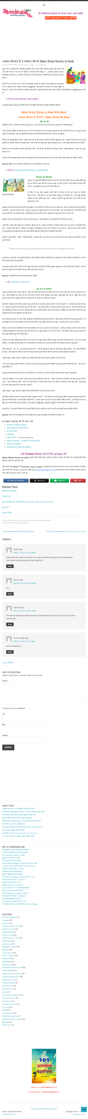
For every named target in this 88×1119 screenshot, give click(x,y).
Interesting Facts (8, 980)
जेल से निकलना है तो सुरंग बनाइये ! (12, 860)
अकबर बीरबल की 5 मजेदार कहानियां (26, 99)
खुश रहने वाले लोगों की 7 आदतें (11, 858)
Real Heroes (6, 1001)
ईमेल (3, 724)
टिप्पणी (5, 681)
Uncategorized (7, 1013)
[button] (44, 5)
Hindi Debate (7, 941)
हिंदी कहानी (25, 523)
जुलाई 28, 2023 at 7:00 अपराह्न (25, 583)
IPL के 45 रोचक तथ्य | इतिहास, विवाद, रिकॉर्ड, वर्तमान (18, 836)
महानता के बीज (7, 512)
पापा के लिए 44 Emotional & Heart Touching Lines (19, 833)
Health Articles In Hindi (10, 938)
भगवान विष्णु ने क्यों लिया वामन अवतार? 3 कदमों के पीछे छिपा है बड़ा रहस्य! (23, 812)
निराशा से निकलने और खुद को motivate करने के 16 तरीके (19, 863)
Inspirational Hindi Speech (11, 973)
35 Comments (41, 65)
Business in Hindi (8, 929)
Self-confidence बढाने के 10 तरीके (13, 855)
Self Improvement (9, 1004)
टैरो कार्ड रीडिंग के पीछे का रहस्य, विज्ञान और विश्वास (17, 818)
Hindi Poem (6, 1025)
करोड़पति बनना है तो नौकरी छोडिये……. (13, 871)
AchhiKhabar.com (79, 1114)
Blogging (5, 920)
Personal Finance (8, 998)
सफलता (4, 1010)
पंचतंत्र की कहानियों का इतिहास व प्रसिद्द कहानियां (31, 170)
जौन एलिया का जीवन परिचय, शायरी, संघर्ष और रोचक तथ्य (18, 815)
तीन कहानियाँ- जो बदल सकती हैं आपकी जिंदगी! (15, 850)
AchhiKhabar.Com (8, 1114)
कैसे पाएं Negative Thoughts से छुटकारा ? (15, 893)
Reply (10, 566)
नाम (3, 714)
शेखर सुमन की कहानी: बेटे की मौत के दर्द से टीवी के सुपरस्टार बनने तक (22, 827)
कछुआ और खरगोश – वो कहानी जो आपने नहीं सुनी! (23, 440)
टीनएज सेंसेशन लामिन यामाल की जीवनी (13, 830)
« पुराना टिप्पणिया (8, 662)
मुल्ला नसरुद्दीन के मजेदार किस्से (17, 428)
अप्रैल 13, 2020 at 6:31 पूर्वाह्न (24, 641)
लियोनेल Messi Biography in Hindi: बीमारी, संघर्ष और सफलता (21, 821)
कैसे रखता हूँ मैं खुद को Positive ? (12, 898)
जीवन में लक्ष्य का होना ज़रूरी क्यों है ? (12, 890)
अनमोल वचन (6, 958)
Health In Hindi (7, 935)
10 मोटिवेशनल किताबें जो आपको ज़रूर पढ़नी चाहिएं (60, 13)
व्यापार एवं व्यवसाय (7, 932)
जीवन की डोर (11, 437)
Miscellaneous (7, 986)
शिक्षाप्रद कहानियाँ (46, 521)
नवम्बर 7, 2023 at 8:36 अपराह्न (24, 552)
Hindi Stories (16, 521)
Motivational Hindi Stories (31, 521)
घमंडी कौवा (10, 434)
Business (5, 923)
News (4, 992)
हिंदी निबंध (5, 950)
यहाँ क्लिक (58, 454)
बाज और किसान (12, 431)
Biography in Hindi (9, 947)
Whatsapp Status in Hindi (11, 1019)
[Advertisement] (44, 37)
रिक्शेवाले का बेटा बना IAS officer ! (12, 885)
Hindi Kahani (16, 523)
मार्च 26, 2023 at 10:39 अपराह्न (25, 611)
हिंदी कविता (5, 1022)
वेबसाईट (5, 735)
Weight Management (10, 1016)
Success (5, 1007)
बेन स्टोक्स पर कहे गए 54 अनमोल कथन (13, 824)
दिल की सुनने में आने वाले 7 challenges (14, 896)
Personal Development (10, 995)
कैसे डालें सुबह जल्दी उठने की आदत (12, 874)
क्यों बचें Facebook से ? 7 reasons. (13, 879)
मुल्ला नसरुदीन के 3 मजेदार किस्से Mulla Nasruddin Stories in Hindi (27, 501)
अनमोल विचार (6, 962)
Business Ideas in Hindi (10, 926)
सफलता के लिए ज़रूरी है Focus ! (12, 882)
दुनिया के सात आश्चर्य (9, 490)
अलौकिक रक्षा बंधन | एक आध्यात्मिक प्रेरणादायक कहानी (18, 808)
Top (84, 1109)
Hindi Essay (6, 944)
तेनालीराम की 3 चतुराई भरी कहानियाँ (19, 447)
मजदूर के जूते (6, 496)
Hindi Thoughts (8, 955)
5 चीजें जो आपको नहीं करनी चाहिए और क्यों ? (15, 852)
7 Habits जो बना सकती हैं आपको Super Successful (18, 866)
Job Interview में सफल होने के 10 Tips (14, 901)
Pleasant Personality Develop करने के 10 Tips (18, 877)
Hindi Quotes (7, 953)
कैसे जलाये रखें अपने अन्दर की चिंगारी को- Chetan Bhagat (20, 904)
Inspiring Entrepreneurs (10, 977)
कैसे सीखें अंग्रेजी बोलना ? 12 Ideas (13, 869)
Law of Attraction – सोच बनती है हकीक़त (15, 888)
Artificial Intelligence (9, 917)
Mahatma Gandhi (8, 983)
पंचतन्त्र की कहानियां (14, 444)
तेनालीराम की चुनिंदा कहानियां (16, 424)
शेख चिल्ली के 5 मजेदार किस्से (19, 282)
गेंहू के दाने (5, 507)
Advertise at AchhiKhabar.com (44, 1109)
